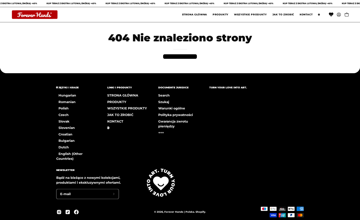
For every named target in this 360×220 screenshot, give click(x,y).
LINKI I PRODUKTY (119, 87)
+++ (161, 132)
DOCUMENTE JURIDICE (173, 87)
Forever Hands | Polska (179, 211)
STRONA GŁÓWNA (122, 95)
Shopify (200, 211)
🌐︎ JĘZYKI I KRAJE (67, 87)
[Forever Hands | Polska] (34, 14)
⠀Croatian (64, 134)
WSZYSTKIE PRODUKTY (127, 108)
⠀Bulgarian (65, 140)
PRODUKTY (116, 102)
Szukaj (163, 102)
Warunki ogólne (171, 108)
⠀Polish (62, 108)
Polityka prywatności (175, 115)
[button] (220, 14)
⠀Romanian (66, 102)
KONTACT (115, 121)
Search (164, 95)
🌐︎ (108, 128)
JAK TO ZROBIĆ (120, 115)
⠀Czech (62, 115)
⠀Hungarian (66, 95)
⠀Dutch (62, 147)
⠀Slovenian (65, 128)
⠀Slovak (62, 121)
